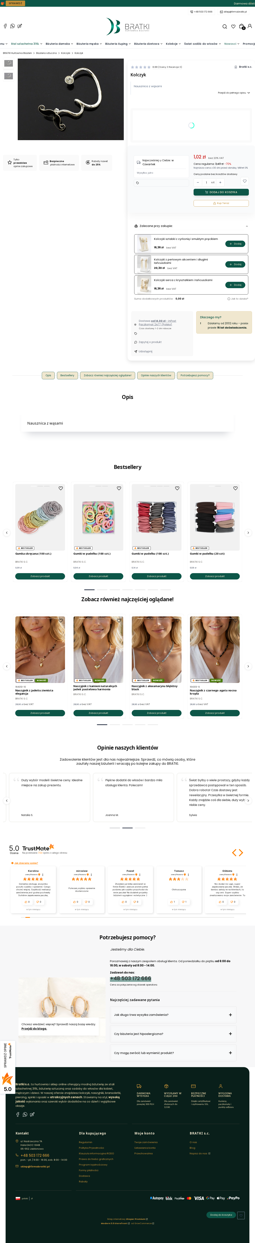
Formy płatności (89, 1170)
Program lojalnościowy (93, 1164)
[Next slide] (248, 800)
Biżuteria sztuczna (46, 53)
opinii (52, 852)
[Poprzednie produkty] (6, 532)
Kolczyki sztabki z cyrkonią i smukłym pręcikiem (186, 239)
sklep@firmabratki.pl (235, 11)
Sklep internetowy (126, 1219)
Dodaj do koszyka (223, 192)
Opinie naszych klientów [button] (156, 375)
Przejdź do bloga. (34, 1029)
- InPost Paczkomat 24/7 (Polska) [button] (157, 323)
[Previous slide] (6, 800)
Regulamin (85, 1142)
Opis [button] (48, 375)
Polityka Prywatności (91, 1148)
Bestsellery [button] (67, 375)
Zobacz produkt (40, 576)
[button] (224, 26)
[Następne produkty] (248, 532)
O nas (193, 1142)
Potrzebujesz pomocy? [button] (195, 375)
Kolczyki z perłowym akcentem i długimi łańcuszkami (181, 261)
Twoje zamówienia (146, 1142)
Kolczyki (65, 53)
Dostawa (84, 1176)
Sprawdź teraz (150, 3)
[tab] (89, 589)
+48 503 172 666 (203, 11)
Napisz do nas (199, 1153)
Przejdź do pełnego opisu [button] (232, 92)
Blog (192, 1148)
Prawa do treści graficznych (96, 1159)
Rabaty (83, 1181)
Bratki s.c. (245, 67)
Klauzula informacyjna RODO (96, 1153)
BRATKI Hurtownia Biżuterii (17, 53)
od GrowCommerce (141, 1223)
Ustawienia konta (145, 1148)
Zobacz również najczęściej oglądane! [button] (107, 375)
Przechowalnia (143, 1153)
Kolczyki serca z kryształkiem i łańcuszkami (183, 280)
